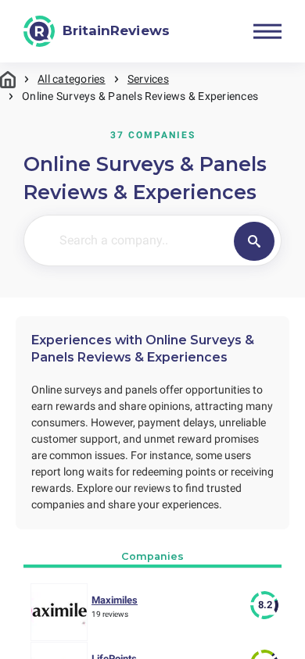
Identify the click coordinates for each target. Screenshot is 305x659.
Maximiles (115, 600)
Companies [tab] (152, 556)
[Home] (8, 79)
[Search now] (254, 241)
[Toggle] (267, 31)
